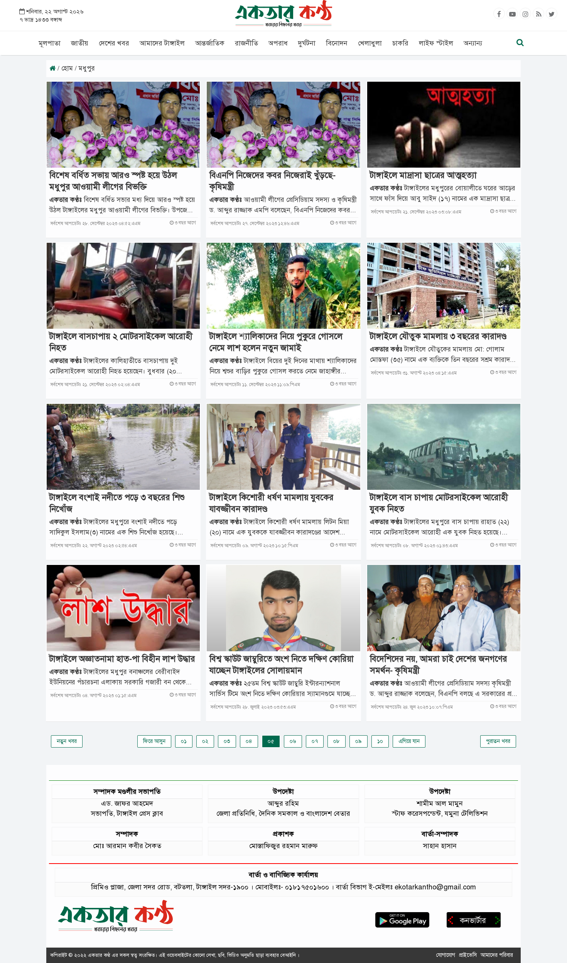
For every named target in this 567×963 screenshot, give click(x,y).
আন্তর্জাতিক (209, 43)
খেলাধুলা (370, 43)
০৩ (227, 741)
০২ (205, 741)
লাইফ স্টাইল (436, 43)
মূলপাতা (50, 43)
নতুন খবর (67, 741)
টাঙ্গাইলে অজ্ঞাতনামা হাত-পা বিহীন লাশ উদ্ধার (122, 659)
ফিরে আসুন (154, 741)
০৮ (336, 741)
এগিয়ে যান (409, 741)
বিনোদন (337, 43)
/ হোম (65, 68)
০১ (184, 741)
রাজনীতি (246, 43)
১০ (380, 741)
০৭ (315, 741)
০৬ (293, 741)
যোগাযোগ (445, 955)
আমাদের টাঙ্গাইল (162, 43)
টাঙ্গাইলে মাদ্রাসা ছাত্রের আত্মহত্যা (423, 175)
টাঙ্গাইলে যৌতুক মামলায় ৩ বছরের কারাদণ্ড (438, 336)
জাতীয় (79, 43)
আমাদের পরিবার (497, 955)
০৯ (358, 741)
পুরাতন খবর (498, 741)
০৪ (249, 741)
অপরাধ (278, 43)
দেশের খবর (114, 43)
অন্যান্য (473, 43)
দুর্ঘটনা (307, 43)
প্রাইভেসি (468, 955)
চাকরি (400, 43)
